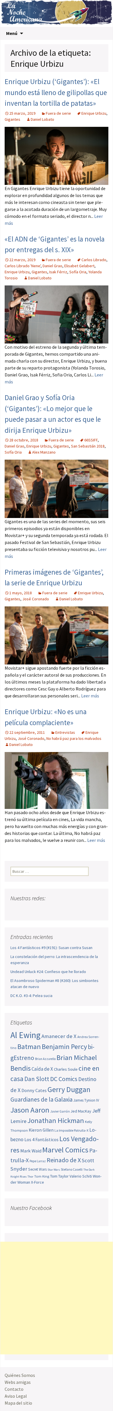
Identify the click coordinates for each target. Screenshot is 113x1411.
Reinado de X (64, 1160)
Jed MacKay (81, 1111)
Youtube (37, 910)
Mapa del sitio (18, 1403)
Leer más (90, 696)
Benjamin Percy (64, 1046)
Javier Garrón (60, 1111)
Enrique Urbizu (93, 113)
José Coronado (35, 598)
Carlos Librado (93, 259)
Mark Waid (30, 1151)
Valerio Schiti (81, 1176)
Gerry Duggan (69, 1089)
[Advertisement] (56, 1298)
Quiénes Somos (20, 1375)
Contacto (14, 1389)
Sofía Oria (77, 271)
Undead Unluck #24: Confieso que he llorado (48, 971)
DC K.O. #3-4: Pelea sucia (31, 995)
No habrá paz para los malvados (73, 738)
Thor (30, 1176)
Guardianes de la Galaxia (41, 1099)
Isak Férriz (58, 271)
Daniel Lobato (42, 119)
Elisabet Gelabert (79, 265)
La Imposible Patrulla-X (71, 1130)
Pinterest (48, 910)
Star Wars (54, 1169)
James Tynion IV (86, 1100)
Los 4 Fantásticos (41, 1139)
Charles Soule (66, 1069)
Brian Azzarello (45, 1059)
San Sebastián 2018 (88, 446)
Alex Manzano (44, 452)
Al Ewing (25, 1035)
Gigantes (12, 119)
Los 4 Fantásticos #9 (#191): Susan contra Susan (51, 947)
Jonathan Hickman (55, 1120)
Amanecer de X (58, 1036)
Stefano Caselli (72, 1169)
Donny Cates (34, 1090)
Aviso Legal (16, 1396)
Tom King (41, 1176)
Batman (29, 1046)
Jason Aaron (29, 1110)
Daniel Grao (52, 265)
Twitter (26, 910)
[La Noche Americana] (56, 13)
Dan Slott (36, 1079)
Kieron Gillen (41, 1130)
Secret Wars (37, 1169)
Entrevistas (65, 732)
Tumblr (59, 910)
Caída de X (42, 1069)
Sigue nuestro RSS (70, 910)
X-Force (37, 1182)
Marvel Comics (65, 1149)
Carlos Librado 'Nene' (23, 265)
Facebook (15, 910)
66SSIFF (91, 440)
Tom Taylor (59, 1176)
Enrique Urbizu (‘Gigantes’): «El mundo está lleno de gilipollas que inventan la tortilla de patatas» (56, 92)
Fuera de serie (58, 113)
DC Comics (63, 1079)
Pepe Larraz (38, 1161)
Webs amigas (18, 1382)
